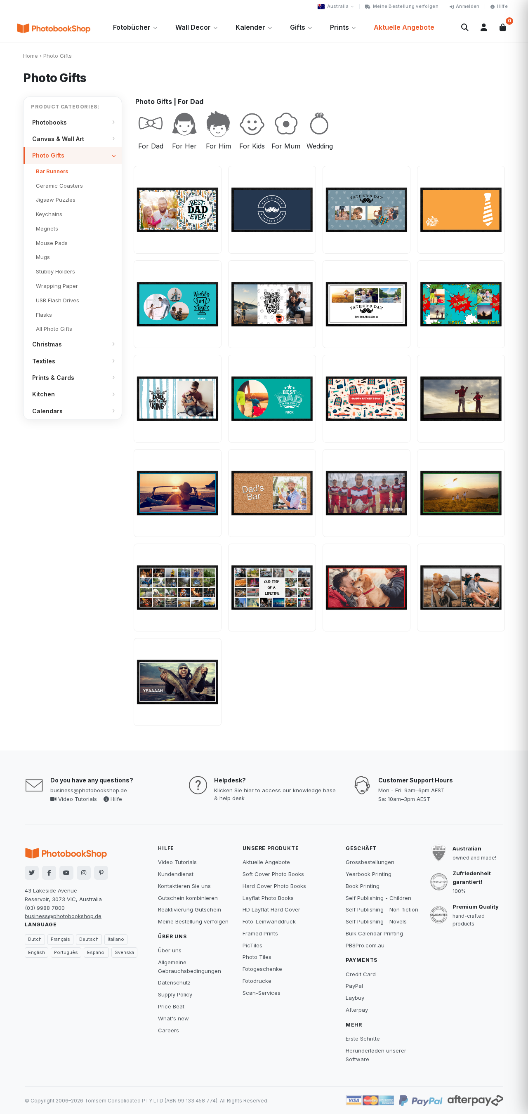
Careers (168, 1030)
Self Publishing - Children (378, 898)
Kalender (250, 27)
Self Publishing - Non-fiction (382, 909)
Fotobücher (132, 27)
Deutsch (89, 939)
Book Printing (363, 886)
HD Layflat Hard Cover (271, 909)
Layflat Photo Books (268, 898)
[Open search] (465, 27)
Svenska (124, 952)
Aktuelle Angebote (404, 27)
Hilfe (502, 6)
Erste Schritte (363, 1038)
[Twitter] (32, 873)
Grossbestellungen (370, 862)
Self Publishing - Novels (376, 921)
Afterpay (357, 1009)
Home (30, 55)
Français (60, 939)
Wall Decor (193, 27)
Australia (338, 6)
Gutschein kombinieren (188, 898)
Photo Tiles (257, 957)
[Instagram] (84, 873)
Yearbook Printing (368, 874)
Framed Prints (260, 933)
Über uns (170, 950)
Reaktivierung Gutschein (189, 909)
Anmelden (467, 6)
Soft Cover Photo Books (273, 874)
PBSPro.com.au (365, 945)
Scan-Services (261, 992)
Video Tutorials (77, 799)
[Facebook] (49, 873)
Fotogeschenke (262, 969)
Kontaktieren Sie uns (184, 886)
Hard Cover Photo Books (274, 886)
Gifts (297, 27)
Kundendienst (175, 874)
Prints (339, 27)
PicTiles (252, 945)
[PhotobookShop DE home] (53, 27)
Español (96, 952)
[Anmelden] (484, 27)
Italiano (116, 939)
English (36, 952)
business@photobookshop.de (88, 790)
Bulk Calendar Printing (374, 933)
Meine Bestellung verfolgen (405, 6)
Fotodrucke (257, 980)
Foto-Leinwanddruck (269, 921)
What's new (173, 1018)
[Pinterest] (101, 873)
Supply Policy (175, 994)
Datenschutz (174, 982)
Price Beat (171, 1006)
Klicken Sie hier (234, 790)
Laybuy (355, 997)
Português (66, 952)
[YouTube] (66, 873)
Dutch (35, 939)
